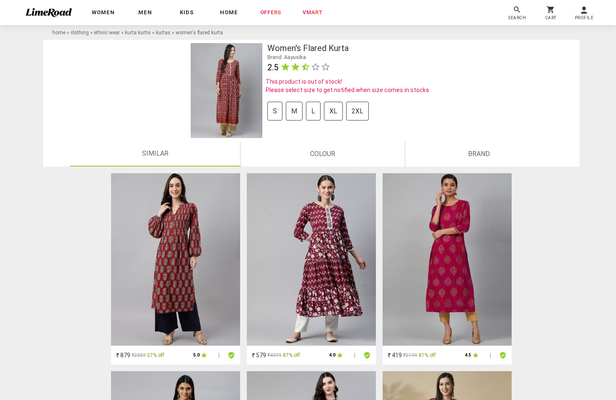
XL (333, 111)
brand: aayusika (286, 57)
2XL (357, 111)
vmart (313, 12)
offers (270, 12)
